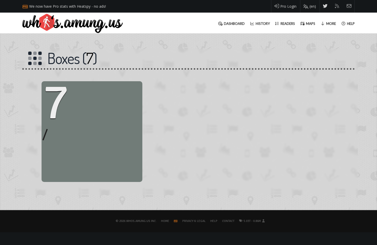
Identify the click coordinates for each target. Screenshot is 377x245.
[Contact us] (349, 6)
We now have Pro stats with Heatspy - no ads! (67, 6)
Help (213, 221)
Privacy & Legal (194, 221)
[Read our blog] (337, 6)
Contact (228, 221)
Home (165, 221)
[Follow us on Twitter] (325, 6)
